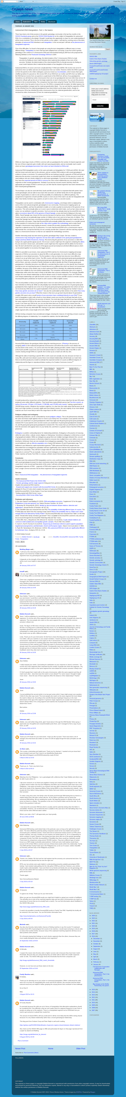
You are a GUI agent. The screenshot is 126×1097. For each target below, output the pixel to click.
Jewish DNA (93, 622)
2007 (93, 1010)
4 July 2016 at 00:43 (26, 918)
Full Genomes (94, 543)
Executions (93, 496)
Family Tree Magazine (96, 515)
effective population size (39, 443)
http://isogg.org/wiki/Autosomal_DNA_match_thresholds (37, 960)
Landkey (92, 635)
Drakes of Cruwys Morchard (98, 477)
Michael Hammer (95, 659)
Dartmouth (93, 454)
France (92, 532)
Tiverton (92, 843)
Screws (92, 763)
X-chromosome (94, 892)
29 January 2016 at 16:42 (28, 743)
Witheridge (93, 880)
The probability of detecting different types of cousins (64, 509)
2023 (93, 918)
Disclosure (51, 22)
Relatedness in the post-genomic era (27, 503)
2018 (93, 931)
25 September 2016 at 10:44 (29, 968)
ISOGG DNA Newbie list (46, 36)
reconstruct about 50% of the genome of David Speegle (37, 213)
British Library (94, 395)
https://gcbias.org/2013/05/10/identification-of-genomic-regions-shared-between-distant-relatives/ (50, 1025)
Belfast (92, 371)
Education (93, 482)
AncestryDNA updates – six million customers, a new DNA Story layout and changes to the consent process (104, 289)
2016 (93, 936)
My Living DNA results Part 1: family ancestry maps (104, 209)
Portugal (92, 705)
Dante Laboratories (96, 452)
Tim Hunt (92, 840)
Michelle (22, 924)
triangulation (48, 42)
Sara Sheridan (94, 754)
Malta (91, 650)
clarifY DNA (93, 412)
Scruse (92, 766)
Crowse (92, 440)
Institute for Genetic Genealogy (99, 607)
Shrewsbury (93, 779)
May (94, 954)
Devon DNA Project (95, 63)
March (95, 959)
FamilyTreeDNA (94, 520)
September (97, 946)
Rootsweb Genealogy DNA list (41, 54)
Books (91, 386)
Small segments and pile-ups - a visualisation (104, 305)
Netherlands (93, 685)
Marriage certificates (96, 654)
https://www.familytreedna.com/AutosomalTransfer (35, 916)
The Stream (93, 831)
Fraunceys (93, 534)
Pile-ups (92, 703)
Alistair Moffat (94, 334)
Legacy (92, 638)
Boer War (92, 381)
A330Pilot (79, 1092)
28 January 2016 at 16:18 (28, 608)
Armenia (92, 350)
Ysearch (92, 906)
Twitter (92, 850)
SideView (92, 784)
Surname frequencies (96, 814)
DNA (91, 461)
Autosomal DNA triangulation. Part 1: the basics (104, 270)
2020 (93, 926)
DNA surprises (94, 468)
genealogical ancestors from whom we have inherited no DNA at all (46, 166)
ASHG (91, 353)
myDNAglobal (94, 675)
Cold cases (93, 419)
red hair (92, 730)
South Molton (94, 800)
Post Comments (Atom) (31, 1052)
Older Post (80, 1048)
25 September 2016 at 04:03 (29, 940)
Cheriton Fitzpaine (95, 402)
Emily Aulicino (94, 485)
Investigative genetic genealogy (99, 611)
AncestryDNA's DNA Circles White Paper (29, 495)
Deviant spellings (95, 456)
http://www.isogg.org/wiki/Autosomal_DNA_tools (34, 907)
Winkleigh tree (94, 877)
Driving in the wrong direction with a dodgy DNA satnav (104, 237)
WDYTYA (92, 862)
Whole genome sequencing (98, 870)
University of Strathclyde (97, 857)
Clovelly (92, 414)
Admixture (93, 329)
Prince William (94, 712)
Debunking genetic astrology (98, 61)
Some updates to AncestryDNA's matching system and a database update (103, 176)
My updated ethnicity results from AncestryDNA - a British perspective (104, 193)
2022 (93, 920)
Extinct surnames (95, 501)
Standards (93, 805)
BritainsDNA (93, 393)
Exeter (92, 499)
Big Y (91, 376)
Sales (91, 752)
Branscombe (93, 388)
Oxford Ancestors (95, 692)
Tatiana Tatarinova (95, 826)
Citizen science (94, 409)
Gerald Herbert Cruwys (97, 579)
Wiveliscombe (94, 882)
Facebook (93, 503)
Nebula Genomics (95, 682)
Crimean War (94, 435)
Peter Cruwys (94, 701)
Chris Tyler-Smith (95, 404)
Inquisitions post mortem (97, 605)
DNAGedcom (94, 473)
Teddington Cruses (95, 829)
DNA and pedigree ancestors (53, 501)
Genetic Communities (96, 562)
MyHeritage (93, 678)
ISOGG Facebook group (23, 36)
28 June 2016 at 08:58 (27, 817)
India (91, 602)
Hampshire (93, 593)
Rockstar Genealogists (97, 738)
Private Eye (93, 721)
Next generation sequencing (98, 687)
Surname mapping (95, 817)
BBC (91, 369)
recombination (61, 72)
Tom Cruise (93, 845)
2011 (93, 1000)
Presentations (94, 708)
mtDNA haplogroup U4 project (99, 74)
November (96, 941)
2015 (93, 989)
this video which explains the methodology (54, 223)
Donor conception (95, 475)
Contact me (93, 78)
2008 (93, 1007)
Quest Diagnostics (95, 726)
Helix (91, 600)
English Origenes (95, 489)
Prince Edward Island (96, 710)
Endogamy (18, 433)
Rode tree (93, 740)
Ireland (92, 615)
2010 (93, 1002)
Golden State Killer (95, 583)
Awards (92, 364)
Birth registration (95, 379)
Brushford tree (94, 397)
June (95, 951)
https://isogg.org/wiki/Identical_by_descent (33, 1034)
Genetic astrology (95, 560)
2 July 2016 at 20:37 (26, 850)
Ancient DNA (93, 345)
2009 (93, 1005)
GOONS (92, 586)
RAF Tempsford (94, 728)
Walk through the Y (95, 859)
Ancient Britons (94, 343)
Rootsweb (93, 745)
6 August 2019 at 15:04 (27, 1037)
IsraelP (22, 571)
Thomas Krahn (94, 836)
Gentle (92, 574)
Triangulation (29, 50)
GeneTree (93, 567)
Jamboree (93, 620)
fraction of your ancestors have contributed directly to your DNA (56, 295)
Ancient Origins (94, 348)
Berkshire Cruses (95, 374)
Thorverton (93, 838)
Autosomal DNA (73, 537)
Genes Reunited (95, 555)
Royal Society (94, 747)
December (96, 938)
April (94, 956)
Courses (92, 428)
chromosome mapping (52, 203)
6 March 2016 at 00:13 (27, 768)
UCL (91, 855)
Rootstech (93, 742)
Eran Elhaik (93, 492)
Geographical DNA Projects (98, 576)
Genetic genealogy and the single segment (30, 483)
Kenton (92, 631)
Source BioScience (95, 793)
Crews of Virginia (95, 433)
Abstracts (92, 327)
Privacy (92, 719)
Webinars (92, 864)
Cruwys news (22, 9)
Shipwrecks (93, 777)
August (95, 949)
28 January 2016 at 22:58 (28, 713)
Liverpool (92, 642)
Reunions (92, 733)
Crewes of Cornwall (96, 430)
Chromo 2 (93, 407)
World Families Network (97, 884)
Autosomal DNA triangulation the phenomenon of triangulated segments (43, 475)
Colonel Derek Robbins (97, 423)
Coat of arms (94, 416)
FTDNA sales (94, 541)
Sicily (91, 782)
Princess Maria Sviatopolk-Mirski (100, 715)
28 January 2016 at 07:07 (28, 565)
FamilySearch (94, 518)
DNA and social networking (98, 463)
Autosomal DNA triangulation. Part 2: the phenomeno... (101, 974)
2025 (93, 915)
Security (92, 768)
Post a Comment (23, 1040)
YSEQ (91, 908)
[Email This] (16, 542)
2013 (93, 995)
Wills (91, 873)
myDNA (92, 673)
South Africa (93, 796)
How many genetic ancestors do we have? (29, 291)
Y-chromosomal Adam (96, 894)
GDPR (92, 548)
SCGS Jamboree (95, 756)
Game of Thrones (95, 546)
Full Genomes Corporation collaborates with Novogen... (101, 968)
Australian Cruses (95, 357)
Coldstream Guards (96, 421)
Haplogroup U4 (94, 598)
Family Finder (94, 506)
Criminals (92, 437)
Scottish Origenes (95, 761)
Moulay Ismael (94, 668)
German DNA (94, 581)
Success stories (94, 810)
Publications (27, 22)
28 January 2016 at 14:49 (28, 587)
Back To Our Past (95, 367)
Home (18, 22)
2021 (93, 923)
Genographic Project (96, 572)
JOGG (92, 624)
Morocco (92, 666)
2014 (93, 992)
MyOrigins (93, 680)
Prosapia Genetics (95, 723)
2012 (93, 997)
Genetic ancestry (95, 558)
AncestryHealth (94, 341)
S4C (91, 749)
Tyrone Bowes (94, 852)
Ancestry (92, 336)
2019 (93, 928)
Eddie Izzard (93, 480)
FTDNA (92, 536)
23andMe (56, 537)
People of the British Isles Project (100, 694)
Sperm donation (95, 803)
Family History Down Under (98, 508)
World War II (93, 889)
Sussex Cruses (94, 824)
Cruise (92, 442)
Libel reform (93, 640)
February (96, 962)
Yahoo (92, 901)
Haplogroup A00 (95, 595)
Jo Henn (22, 749)
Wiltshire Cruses (95, 875)
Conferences (94, 426)
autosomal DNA (28, 42)
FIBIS (91, 525)
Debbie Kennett (25, 614)
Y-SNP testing (94, 896)
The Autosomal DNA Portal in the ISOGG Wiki (31, 481)
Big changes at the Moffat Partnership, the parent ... (101, 984)
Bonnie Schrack (94, 383)
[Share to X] (20, 542)
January (96, 964)
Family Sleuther (25, 974)
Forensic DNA (94, 529)
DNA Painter (93, 466)
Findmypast (93, 527)
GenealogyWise (94, 553)
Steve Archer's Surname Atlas (99, 808)
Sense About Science (96, 774)
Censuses (93, 400)
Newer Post (20, 1048)
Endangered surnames (97, 487)
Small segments (95, 786)
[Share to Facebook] (22, 542)
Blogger (92, 1092)
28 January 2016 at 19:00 (28, 682)
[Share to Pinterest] (24, 542)
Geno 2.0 (92, 569)
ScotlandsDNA (94, 759)
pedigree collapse (55, 416)
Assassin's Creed (95, 355)
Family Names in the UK (97, 510)
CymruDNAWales (95, 449)
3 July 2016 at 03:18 (26, 881)
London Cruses (94, 647)
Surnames (93, 822)
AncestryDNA (64, 537)
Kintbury (92, 633)
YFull (91, 903)
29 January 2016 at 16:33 (28, 728)
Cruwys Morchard (95, 444)
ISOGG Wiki (93, 56)
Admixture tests (94, 331)
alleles (82, 242)
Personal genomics (95, 698)
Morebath (93, 664)
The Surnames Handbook (98, 833)
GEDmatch (93, 551)
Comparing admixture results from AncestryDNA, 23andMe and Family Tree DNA (103, 158)
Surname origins (95, 819)
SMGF (92, 789)
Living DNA (93, 645)
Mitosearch (93, 661)
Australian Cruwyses (96, 360)
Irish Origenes (94, 617)
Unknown (23, 593)
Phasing (65, 343)
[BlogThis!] (18, 542)
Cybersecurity (94, 447)
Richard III (93, 735)
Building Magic (25, 549)
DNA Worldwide (94, 470)
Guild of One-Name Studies (98, 59)
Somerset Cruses (95, 791)
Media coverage (95, 657)
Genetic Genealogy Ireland (98, 565)
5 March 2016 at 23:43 (27, 757)
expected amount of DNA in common (36, 180)
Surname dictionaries (96, 812)
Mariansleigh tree (95, 652)
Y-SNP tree (93, 899)
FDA (91, 522)
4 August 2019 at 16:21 (27, 994)
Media (43, 22)
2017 (93, 933)
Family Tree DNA (95, 513)
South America (94, 798)
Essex (91, 494)
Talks (36, 22)
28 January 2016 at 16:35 (28, 652)
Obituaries (93, 690)
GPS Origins (93, 588)
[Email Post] (44, 537)
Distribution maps (95, 459)
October (96, 944)
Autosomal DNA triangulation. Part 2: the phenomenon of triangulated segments (104, 254)
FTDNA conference (95, 539)
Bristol (91, 390)
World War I (93, 887)
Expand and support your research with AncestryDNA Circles (36, 487)
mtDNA (92, 671)
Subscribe (100, 106)
